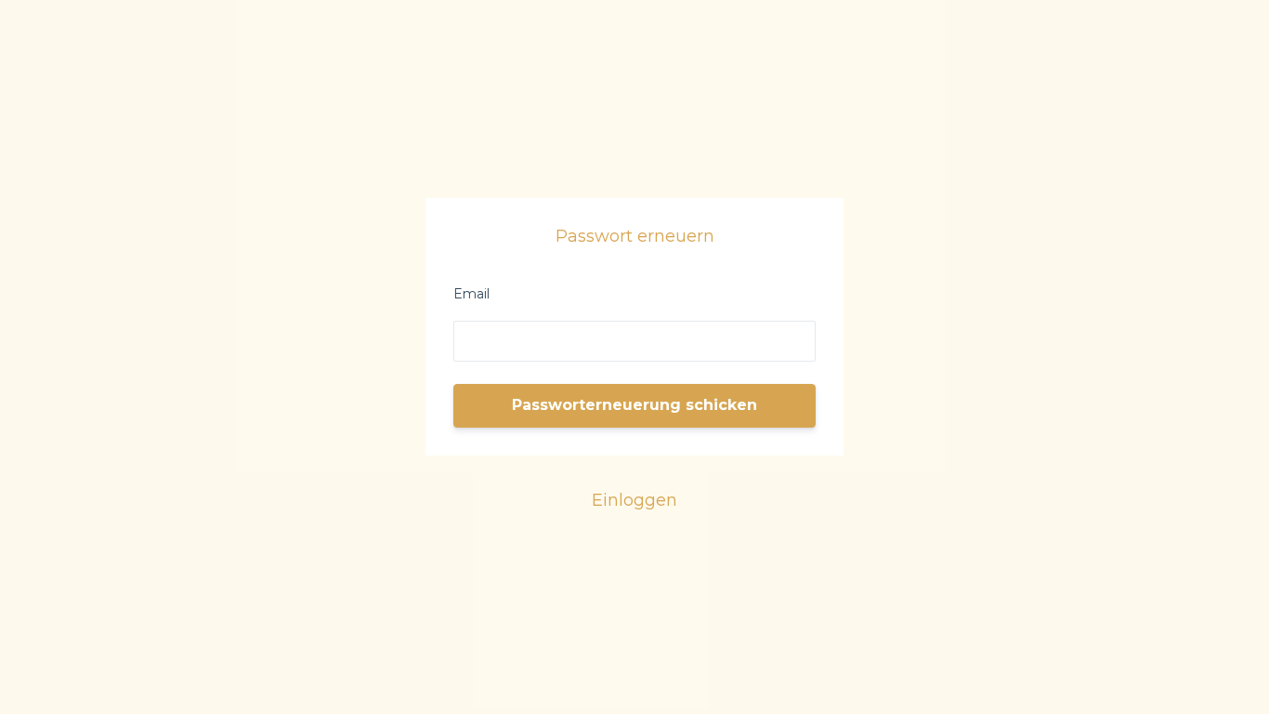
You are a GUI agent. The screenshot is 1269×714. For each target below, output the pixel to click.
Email (471, 293)
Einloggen (634, 500)
